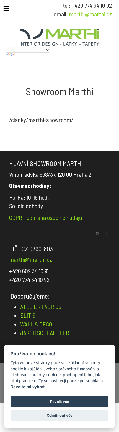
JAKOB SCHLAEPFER (44, 332)
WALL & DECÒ (36, 324)
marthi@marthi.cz (90, 13)
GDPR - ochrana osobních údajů (45, 217)
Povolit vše (59, 401)
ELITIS (27, 315)
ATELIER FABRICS (40, 306)
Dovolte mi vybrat (28, 386)
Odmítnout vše (60, 415)
